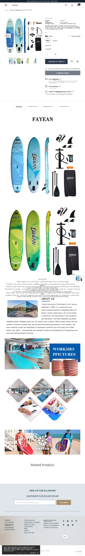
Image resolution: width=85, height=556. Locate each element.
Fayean (62, 20)
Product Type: (49, 23)
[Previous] (8, 35)
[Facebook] (65, 521)
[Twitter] (69, 521)
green (55, 40)
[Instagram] (73, 521)
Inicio (6, 10)
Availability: (48, 22)
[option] (23, 35)
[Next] (39, 35)
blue (47, 40)
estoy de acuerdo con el (56, 68)
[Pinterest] (77, 521)
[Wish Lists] (71, 61)
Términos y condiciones (72, 68)
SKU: (46, 21)
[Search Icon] (66, 5)
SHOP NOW (54, 1)
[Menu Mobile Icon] (6, 5)
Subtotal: (48, 45)
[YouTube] (69, 525)
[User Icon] (72, 5)
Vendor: (47, 20)
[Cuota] (78, 61)
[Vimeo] (73, 525)
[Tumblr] (65, 525)
